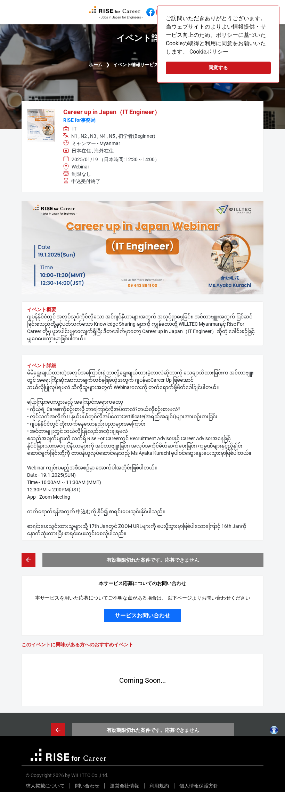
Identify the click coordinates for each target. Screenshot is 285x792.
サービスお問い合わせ (142, 615)
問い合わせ (87, 786)
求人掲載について (45, 786)
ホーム (96, 64)
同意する (218, 68)
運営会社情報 (124, 786)
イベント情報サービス (135, 64)
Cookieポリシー (208, 51)
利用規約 (159, 786)
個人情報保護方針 (198, 786)
